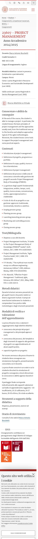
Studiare (11, 18)
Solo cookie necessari (18, 533)
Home (4, 18)
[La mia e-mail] (28, 3)
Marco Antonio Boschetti (18, 53)
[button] (32, 10)
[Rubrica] (14, 3)
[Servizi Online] (19, 3)
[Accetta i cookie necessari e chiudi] (33, 474)
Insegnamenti (7, 27)
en (34, 3)
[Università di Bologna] (14, 9)
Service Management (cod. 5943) (14, 94)
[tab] (34, 3)
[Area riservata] (24, 3)
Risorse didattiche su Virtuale (19, 103)
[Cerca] (10, 3)
